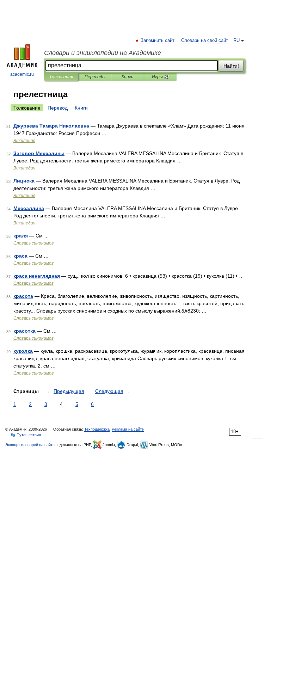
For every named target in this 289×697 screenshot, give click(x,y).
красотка (24, 331)
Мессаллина (28, 208)
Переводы (95, 76)
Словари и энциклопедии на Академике (102, 52)
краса (20, 256)
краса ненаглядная (36, 276)
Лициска (24, 181)
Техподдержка (97, 429)
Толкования (61, 76)
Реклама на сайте (128, 429)
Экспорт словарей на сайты (30, 445)
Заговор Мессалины (38, 153)
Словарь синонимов (33, 243)
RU (236, 40)
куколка (23, 351)
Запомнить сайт (157, 40)
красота (23, 296)
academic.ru (22, 74)
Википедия (24, 140)
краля (20, 236)
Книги (128, 76)
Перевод (58, 108)
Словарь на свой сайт (204, 40)
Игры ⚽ (160, 76)
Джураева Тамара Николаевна (51, 126)
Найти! (231, 66)
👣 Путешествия (26, 435)
